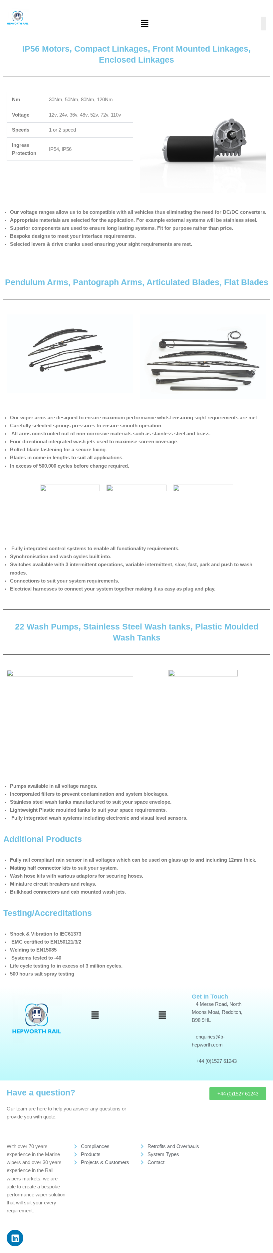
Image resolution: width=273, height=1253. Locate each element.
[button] (144, 24)
